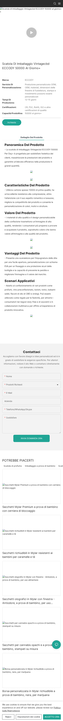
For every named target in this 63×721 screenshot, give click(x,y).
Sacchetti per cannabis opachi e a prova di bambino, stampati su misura (28, 646)
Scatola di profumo (13, 466)
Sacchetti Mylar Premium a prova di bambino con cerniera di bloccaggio (30, 508)
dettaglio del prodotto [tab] (32, 137)
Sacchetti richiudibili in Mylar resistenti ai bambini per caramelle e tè (27, 554)
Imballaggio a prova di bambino (40, 466)
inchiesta (11, 122)
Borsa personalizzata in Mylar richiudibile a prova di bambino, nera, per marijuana (28, 693)
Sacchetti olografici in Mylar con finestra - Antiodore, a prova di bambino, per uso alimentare (28, 601)
